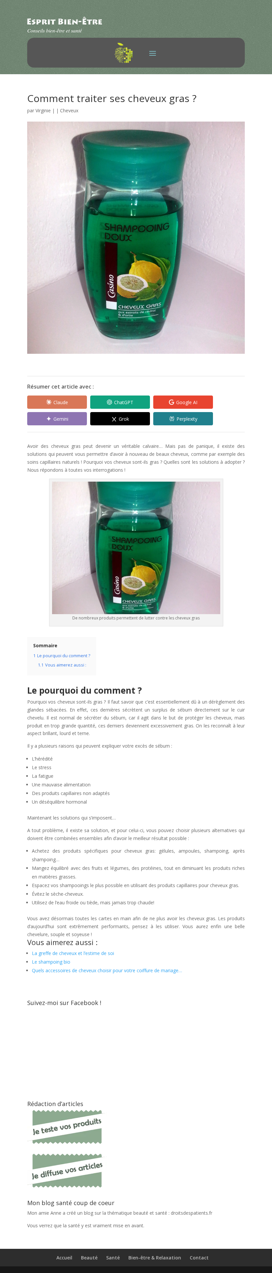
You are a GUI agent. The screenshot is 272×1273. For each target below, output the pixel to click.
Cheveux (69, 110)
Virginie (43, 110)
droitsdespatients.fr (191, 1213)
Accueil (64, 1257)
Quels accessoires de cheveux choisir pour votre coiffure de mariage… (107, 970)
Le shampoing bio (51, 962)
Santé (113, 1257)
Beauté (89, 1257)
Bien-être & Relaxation (154, 1257)
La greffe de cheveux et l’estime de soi (73, 953)
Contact (199, 1257)
